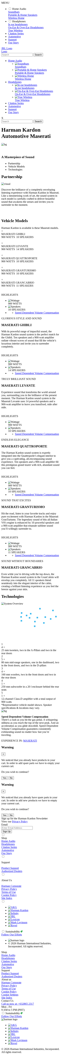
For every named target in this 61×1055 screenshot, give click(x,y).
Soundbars (13, 11)
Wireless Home (16, 18)
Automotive (14, 36)
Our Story (13, 42)
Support (12, 39)
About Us (6, 880)
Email (4, 824)
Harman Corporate (11, 886)
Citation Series (16, 33)
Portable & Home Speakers (22, 15)
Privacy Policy (9, 889)
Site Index (6, 898)
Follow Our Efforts (11, 934)
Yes (4, 778)
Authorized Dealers (11, 871)
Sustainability (13, 931)
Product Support (10, 868)
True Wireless (15, 30)
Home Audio (19, 8)
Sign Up (7, 831)
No (11, 778)
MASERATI (30, 740)
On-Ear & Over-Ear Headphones (26, 27)
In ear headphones (18, 24)
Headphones (19, 21)
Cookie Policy (9, 895)
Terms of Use (8, 892)
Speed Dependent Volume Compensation (37, 312)
